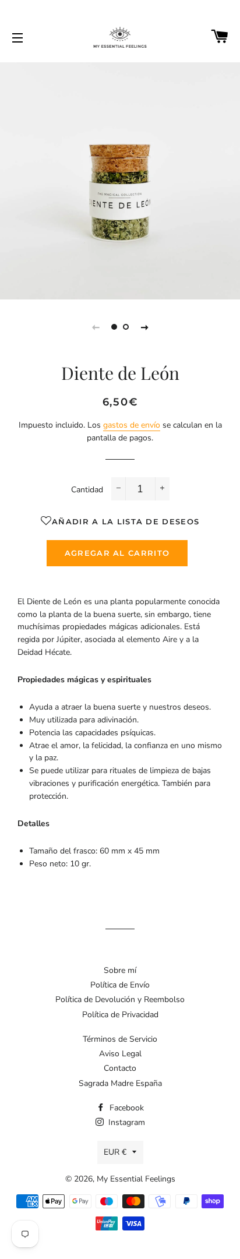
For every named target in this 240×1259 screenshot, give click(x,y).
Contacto (120, 1068)
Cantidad (87, 489)
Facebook (125, 1107)
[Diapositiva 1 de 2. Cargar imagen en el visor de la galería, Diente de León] (114, 327)
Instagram (125, 1122)
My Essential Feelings (136, 1178)
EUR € (115, 1152)
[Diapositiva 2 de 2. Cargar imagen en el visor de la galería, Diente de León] (126, 327)
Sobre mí (120, 970)
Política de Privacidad (120, 1014)
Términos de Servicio (120, 1039)
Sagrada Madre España (120, 1083)
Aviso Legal (120, 1053)
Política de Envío (120, 984)
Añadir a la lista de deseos (125, 521)
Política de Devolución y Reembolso (120, 999)
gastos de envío (131, 425)
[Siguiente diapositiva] (144, 327)
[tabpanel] (120, 179)
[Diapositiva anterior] (95, 327)
